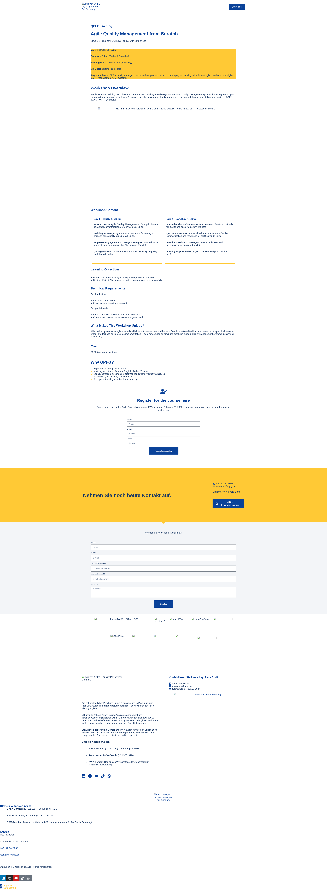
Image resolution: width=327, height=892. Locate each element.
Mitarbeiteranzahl (98, 574)
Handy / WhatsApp (98, 563)
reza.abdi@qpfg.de (9, 854)
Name (129, 419)
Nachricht (94, 584)
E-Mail (129, 429)
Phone (129, 439)
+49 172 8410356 (9, 848)
